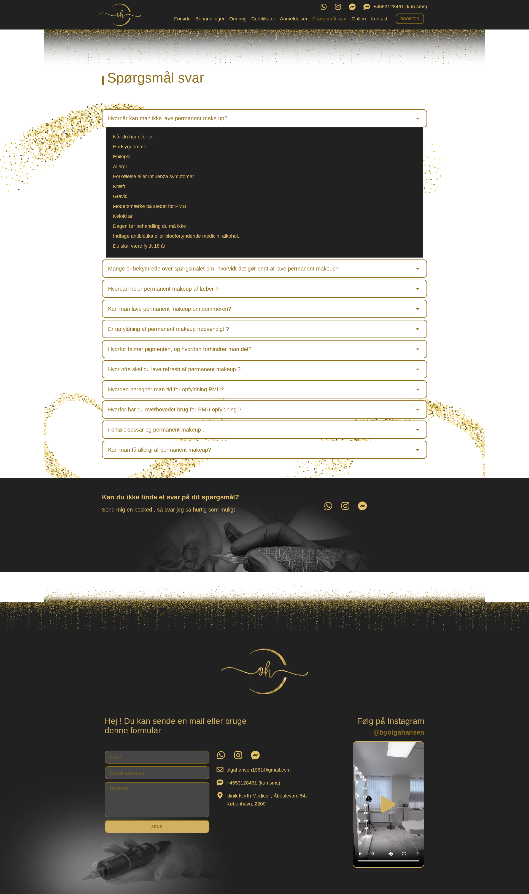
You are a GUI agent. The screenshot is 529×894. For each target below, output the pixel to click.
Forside (182, 19)
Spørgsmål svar (329, 19)
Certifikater (263, 19)
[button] (264, 118)
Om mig (238, 19)
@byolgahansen (398, 732)
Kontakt (379, 19)
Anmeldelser (293, 19)
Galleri (359, 19)
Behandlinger (210, 19)
